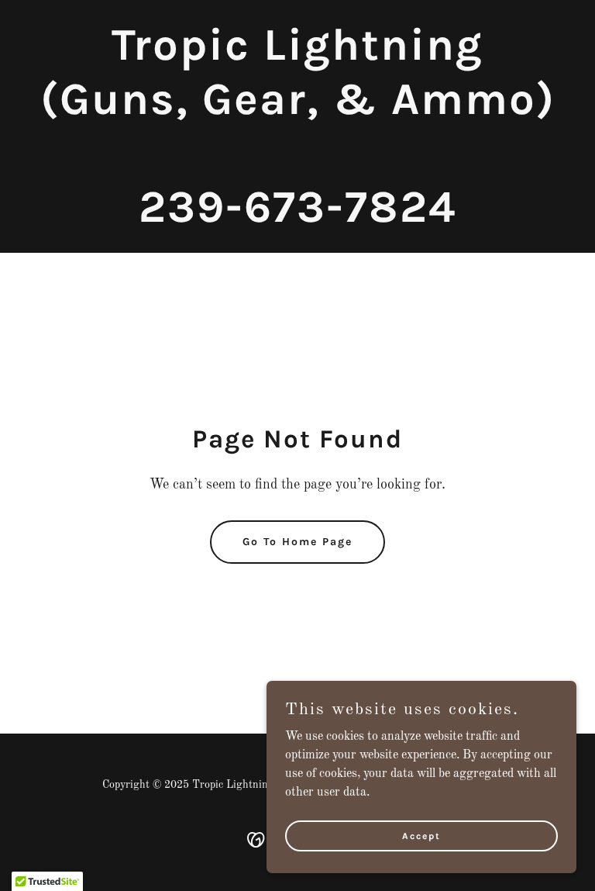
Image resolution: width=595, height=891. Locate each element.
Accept (421, 835)
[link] (297, 218)
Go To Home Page (297, 541)
